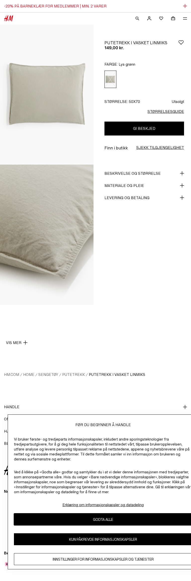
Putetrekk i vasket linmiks (117, 374)
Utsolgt (178, 101)
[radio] (110, 79)
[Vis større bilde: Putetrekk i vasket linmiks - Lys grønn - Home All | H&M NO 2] (47, 235)
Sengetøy (48, 374)
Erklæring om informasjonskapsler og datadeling (103, 505)
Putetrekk (73, 374)
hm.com (11, 374)
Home (28, 374)
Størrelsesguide (165, 111)
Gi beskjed (144, 128)
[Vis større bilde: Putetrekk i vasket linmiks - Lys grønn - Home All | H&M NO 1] (47, 94)
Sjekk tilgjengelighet (160, 147)
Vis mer (13, 343)
